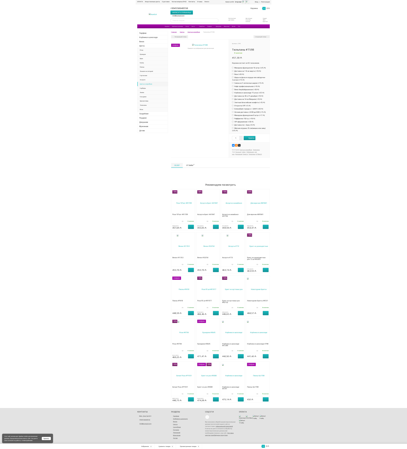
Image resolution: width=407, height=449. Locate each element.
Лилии (142, 92)
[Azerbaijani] (244, 2)
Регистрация (265, 2)
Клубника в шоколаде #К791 (230, 388)
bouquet (238, 152)
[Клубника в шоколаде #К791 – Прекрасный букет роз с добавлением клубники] (233, 374)
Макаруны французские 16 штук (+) (250, 68)
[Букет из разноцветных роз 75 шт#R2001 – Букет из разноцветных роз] (258, 245)
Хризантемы (144, 101)
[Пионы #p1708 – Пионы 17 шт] (257, 374)
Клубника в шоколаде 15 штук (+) (249, 93)
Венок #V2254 (202, 258)
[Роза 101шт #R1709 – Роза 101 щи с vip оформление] (183, 202)
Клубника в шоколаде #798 (257, 344)
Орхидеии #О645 (203, 344)
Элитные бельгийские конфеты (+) (249, 102)
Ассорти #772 (227, 258)
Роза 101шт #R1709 (180, 214)
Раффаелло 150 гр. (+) (244, 119)
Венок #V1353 (177, 258)
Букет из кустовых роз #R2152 (231, 301)
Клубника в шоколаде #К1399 (230, 345)
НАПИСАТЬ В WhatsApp (181, 12)
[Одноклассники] (236, 145)
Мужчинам (226, 26)
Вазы (141, 109)
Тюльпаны (143, 105)
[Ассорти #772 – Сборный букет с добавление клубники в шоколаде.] (233, 245)
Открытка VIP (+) (242, 106)
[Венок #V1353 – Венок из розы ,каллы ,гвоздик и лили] (183, 245)
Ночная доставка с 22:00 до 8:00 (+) (250, 112)
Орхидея (143, 54)
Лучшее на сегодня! (146, 71)
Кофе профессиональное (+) (247, 86)
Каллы (142, 63)
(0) (182, 221)
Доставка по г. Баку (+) (244, 125)
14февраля (250, 152)
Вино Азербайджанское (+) (246, 90)
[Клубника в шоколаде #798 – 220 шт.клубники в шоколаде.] (258, 331)
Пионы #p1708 (253, 387)
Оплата (206, 1)
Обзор (177, 165)
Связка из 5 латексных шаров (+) (248, 83)
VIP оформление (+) (243, 122)
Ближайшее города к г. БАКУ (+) (248, 109)
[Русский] (247, 2)
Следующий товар (261, 37)
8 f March (259, 154)
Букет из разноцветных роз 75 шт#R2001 (256, 258)
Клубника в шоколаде (177, 26)
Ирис (141, 58)
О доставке (166, 1)
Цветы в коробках (146, 84)
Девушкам (218, 26)
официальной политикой (224, 426)
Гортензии (143, 75)
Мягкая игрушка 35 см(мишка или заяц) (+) (249, 129)
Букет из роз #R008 (205, 387)
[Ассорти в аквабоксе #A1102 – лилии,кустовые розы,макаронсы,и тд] (233, 202)
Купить (251, 138)
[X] (239, 145)
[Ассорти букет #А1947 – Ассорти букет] (208, 202)
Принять (46, 438)
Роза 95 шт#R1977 (204, 301)
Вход (256, 2)
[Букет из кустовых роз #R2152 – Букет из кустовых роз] (233, 288)
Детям (233, 26)
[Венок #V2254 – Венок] (208, 245)
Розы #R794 (177, 344)
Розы (141, 50)
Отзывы (199, 1)
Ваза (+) (239, 74)
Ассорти (142, 80)
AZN (230, 2)
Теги (239, 26)
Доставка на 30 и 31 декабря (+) (248, 96)
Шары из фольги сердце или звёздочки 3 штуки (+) (248, 78)
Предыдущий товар (180, 37)
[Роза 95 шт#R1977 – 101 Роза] (208, 288)
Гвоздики (143, 97)
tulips (244, 152)
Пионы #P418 (177, 301)
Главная (174, 32)
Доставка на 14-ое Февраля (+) (248, 99)
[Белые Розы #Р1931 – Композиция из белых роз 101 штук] (183, 374)
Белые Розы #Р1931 (180, 387)
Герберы (143, 88)
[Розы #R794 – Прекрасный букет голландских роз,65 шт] (183, 331)
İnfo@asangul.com (178, 15)
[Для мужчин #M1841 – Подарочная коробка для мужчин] (258, 202)
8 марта (245, 154)
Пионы (142, 67)
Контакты (192, 1)
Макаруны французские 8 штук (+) (249, 115)
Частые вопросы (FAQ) (179, 1)
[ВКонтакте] (233, 145)
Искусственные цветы (152, 1)
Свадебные (202, 26)
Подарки (209, 26)
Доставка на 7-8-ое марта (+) (247, 71)
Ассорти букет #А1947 (206, 214)
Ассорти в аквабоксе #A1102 (230, 215)
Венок (187, 26)
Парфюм (167, 26)
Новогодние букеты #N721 (257, 301)
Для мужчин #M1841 (255, 214)
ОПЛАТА (140, 1)
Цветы (193, 26)
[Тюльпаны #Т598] (200, 45)
